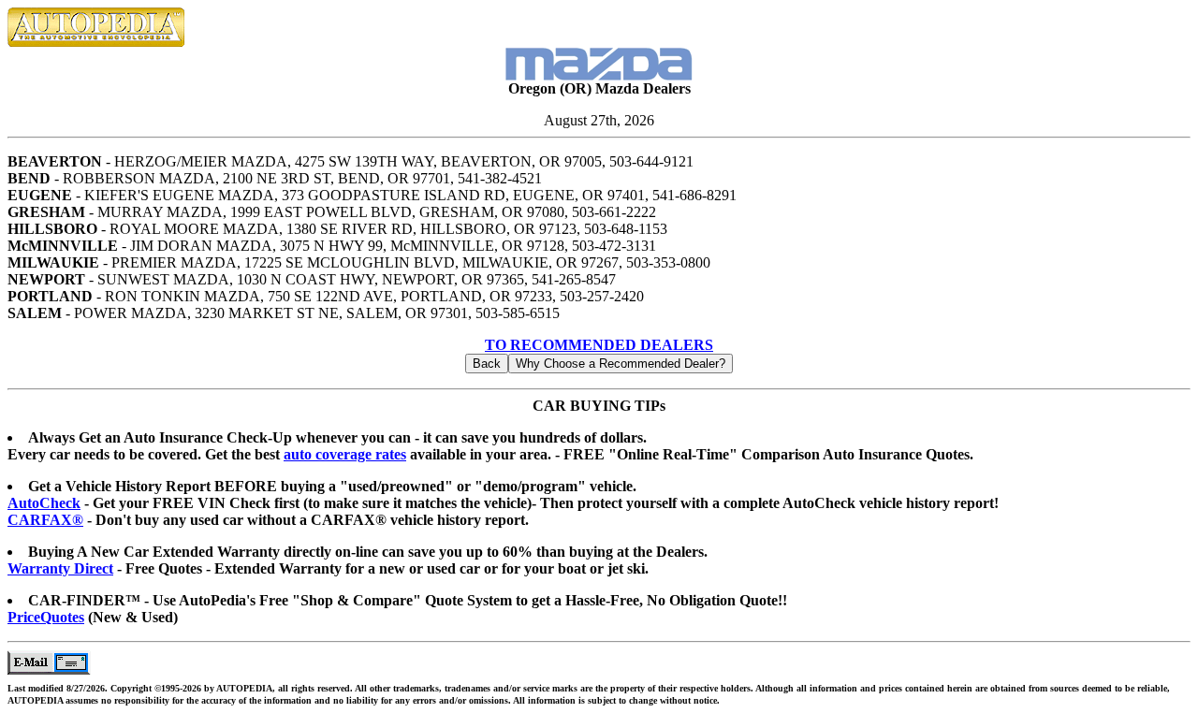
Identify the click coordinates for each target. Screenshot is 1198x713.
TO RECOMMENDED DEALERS (599, 345)
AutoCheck (43, 503)
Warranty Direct (60, 568)
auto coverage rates (345, 454)
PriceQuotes (45, 617)
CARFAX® (45, 520)
